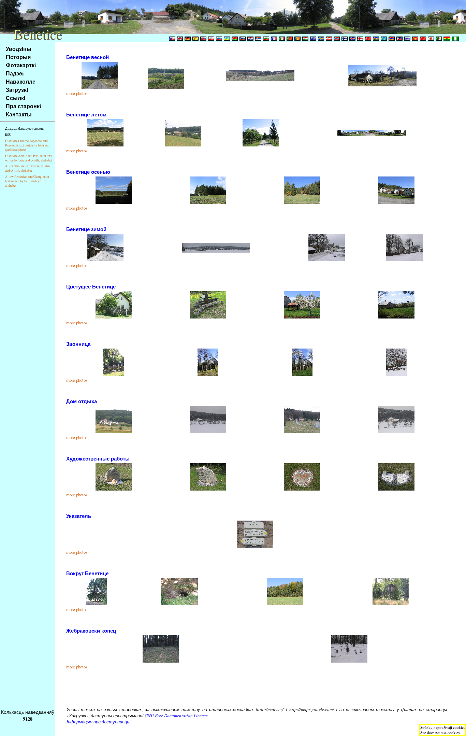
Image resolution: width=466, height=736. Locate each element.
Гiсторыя (18, 57)
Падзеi (15, 73)
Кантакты (19, 114)
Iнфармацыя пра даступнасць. (98, 722)
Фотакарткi (21, 65)
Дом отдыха (81, 401)
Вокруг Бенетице (87, 573)
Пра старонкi (23, 106)
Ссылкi (15, 98)
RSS (8, 134)
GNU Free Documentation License (176, 715)
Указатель (78, 516)
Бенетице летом (86, 114)
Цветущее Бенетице (91, 286)
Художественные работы (98, 458)
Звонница (78, 344)
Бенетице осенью (88, 171)
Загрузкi (17, 90)
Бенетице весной (87, 57)
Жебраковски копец (91, 630)
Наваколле (20, 81)
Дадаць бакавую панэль (24, 128)
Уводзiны (18, 49)
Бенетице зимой (86, 229)
